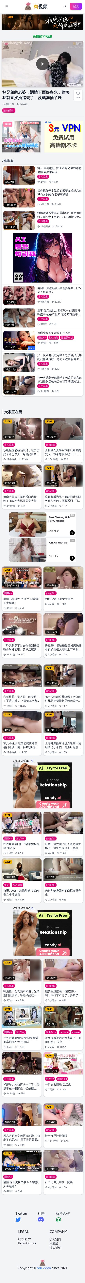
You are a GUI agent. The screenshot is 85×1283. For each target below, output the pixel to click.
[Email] (63, 1219)
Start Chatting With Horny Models (59, 519)
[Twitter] (21, 1219)
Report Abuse (27, 1243)
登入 (76, 6)
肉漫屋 (54, 1243)
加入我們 (55, 1239)
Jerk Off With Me (57, 542)
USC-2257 (24, 1239)
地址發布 (55, 1247)
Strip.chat (53, 531)
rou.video (44, 1268)
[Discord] (41, 1219)
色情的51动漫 (42, 36)
